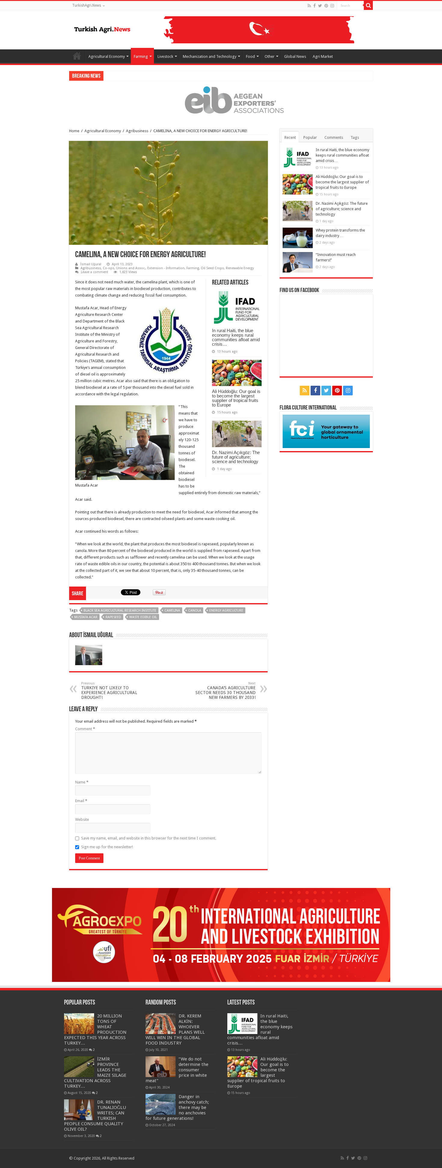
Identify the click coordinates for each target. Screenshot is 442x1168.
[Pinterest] (326, 5)
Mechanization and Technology (209, 56)
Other (270, 56)
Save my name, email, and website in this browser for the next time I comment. (148, 838)
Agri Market (323, 56)
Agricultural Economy (106, 56)
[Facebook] (314, 5)
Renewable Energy (240, 268)
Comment (85, 729)
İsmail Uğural (90, 264)
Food (250, 56)
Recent (290, 137)
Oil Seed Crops (212, 268)
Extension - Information (166, 268)
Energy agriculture (226, 610)
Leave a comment (94, 272)
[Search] (368, 5)
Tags (355, 137)
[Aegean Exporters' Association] (221, 100)
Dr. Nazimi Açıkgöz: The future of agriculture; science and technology (236, 457)
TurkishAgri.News (86, 5)
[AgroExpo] (221, 935)
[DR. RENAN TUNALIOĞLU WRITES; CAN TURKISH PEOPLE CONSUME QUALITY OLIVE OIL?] (79, 1109)
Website (82, 819)
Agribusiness (137, 131)
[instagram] (332, 5)
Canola (194, 610)
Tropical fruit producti (124, 75)
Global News (295, 56)
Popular (310, 137)
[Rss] (309, 5)
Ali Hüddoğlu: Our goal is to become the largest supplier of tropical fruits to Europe (236, 398)
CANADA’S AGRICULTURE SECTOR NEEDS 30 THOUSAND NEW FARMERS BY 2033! (225, 690)
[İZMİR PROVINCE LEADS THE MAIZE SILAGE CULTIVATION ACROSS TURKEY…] (79, 1066)
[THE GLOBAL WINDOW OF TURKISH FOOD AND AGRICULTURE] (102, 28)
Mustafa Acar (85, 617)
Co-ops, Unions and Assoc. (124, 268)
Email (81, 801)
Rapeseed (113, 617)
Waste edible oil (143, 617)
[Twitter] (320, 5)
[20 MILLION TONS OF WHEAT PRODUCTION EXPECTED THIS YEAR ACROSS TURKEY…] (79, 1023)
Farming (141, 56)
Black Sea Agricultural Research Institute (120, 610)
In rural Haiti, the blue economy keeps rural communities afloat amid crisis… (236, 337)
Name (81, 782)
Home (77, 55)
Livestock (165, 56)
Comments (333, 137)
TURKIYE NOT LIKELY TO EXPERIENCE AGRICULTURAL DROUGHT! (109, 690)
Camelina (172, 610)
